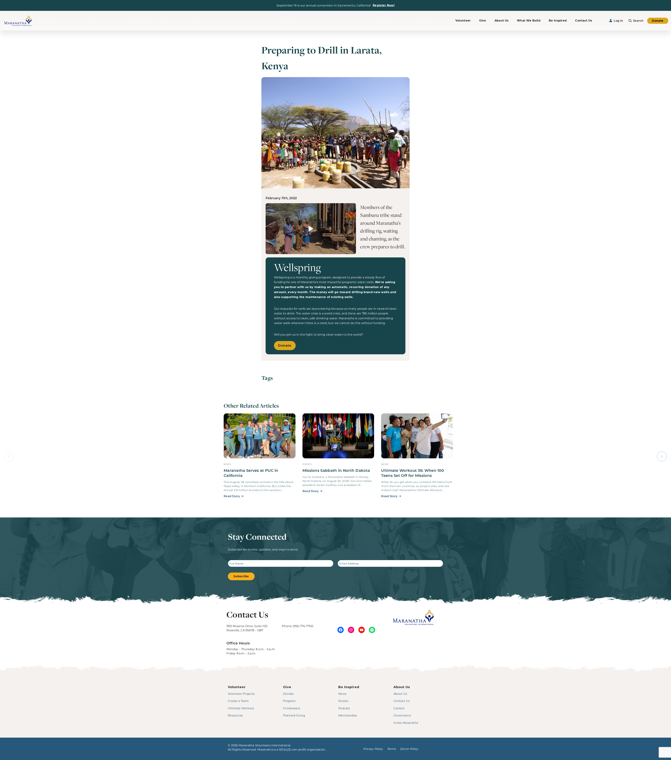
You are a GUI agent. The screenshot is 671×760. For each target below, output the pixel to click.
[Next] (662, 456)
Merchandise (347, 715)
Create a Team (238, 701)
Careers (399, 708)
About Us (501, 20)
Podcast (344, 708)
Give (482, 20)
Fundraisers (291, 708)
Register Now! (384, 5)
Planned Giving (294, 715)
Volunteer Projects (241, 693)
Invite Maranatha (406, 723)
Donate (657, 20)
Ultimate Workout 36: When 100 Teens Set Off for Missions (412, 473)
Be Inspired (558, 20)
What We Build (528, 20)
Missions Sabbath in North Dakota (336, 470)
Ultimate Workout (241, 708)
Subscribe (241, 576)
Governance (402, 715)
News (342, 693)
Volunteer (463, 20)
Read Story (232, 496)
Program (289, 701)
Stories (343, 701)
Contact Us (583, 20)
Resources (235, 715)
